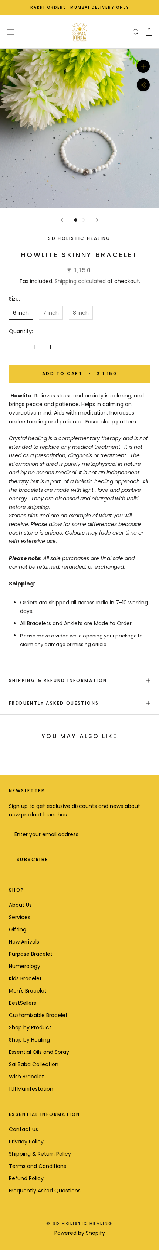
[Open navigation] (10, 32)
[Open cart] (149, 32)
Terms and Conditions (37, 1166)
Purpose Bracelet (31, 954)
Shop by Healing (29, 1039)
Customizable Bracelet (38, 1015)
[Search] (136, 32)
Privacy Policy (26, 1141)
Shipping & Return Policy (40, 1154)
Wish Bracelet (26, 1076)
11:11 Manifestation (31, 1088)
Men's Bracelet (28, 990)
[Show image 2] (83, 220)
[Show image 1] (75, 220)
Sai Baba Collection (33, 1064)
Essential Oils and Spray (39, 1052)
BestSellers (22, 1003)
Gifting (17, 929)
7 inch (51, 312)
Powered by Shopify (79, 1233)
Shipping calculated (80, 281)
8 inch (81, 312)
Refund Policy (26, 1178)
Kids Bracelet (25, 978)
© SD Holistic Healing (79, 1223)
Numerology (24, 966)
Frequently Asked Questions (54, 703)
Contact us (23, 1129)
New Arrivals (24, 941)
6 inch (21, 312)
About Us (20, 905)
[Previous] (62, 220)
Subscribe (32, 859)
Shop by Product (30, 1027)
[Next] (97, 220)
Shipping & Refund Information (58, 680)
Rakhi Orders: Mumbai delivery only (79, 7)
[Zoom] (143, 65)
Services (19, 917)
